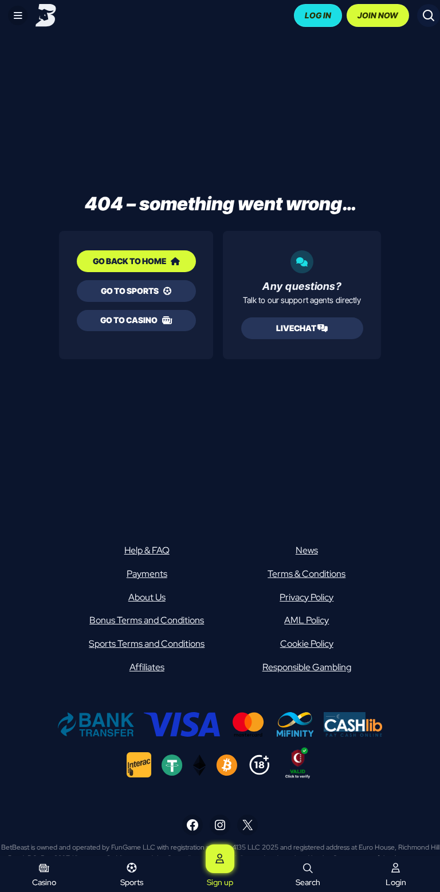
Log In (318, 15)
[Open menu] (18, 15)
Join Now (378, 15)
